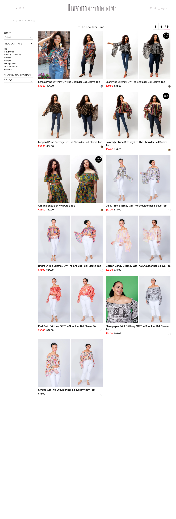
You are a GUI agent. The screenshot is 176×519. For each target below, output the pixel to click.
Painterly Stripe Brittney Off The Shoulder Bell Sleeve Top (136, 144)
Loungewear (9, 63)
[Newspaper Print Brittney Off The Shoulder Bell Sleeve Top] (138, 299)
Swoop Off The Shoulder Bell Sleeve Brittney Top (66, 389)
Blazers (7, 60)
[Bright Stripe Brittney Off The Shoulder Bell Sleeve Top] (70, 239)
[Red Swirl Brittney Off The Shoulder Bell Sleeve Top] (70, 299)
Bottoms (8, 69)
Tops (6, 49)
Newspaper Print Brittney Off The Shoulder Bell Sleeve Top (137, 328)
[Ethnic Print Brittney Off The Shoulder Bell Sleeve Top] (70, 55)
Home (15, 21)
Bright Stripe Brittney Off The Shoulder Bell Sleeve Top (69, 265)
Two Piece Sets (11, 66)
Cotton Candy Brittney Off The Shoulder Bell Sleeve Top (138, 265)
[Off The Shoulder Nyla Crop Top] (70, 179)
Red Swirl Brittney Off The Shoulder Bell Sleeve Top (67, 326)
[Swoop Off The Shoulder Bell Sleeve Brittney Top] (70, 363)
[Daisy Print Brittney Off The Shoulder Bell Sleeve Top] (138, 179)
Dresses (7, 57)
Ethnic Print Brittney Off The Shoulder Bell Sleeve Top (69, 81)
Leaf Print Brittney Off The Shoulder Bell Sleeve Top (135, 81)
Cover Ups (9, 52)
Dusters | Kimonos (12, 54)
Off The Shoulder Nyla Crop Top (56, 205)
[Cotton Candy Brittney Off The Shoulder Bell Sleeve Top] (138, 239)
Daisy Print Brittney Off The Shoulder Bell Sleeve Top (136, 205)
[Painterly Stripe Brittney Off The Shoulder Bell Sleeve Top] (138, 115)
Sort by (7, 33)
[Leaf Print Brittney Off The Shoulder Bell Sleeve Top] (138, 55)
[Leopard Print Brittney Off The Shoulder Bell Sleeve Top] (70, 115)
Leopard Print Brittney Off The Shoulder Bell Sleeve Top (70, 142)
